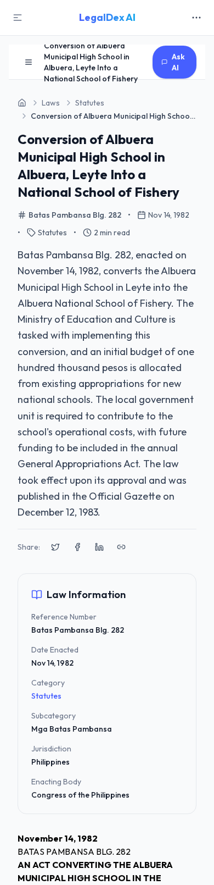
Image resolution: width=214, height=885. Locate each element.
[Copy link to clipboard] (121, 547)
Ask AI (178, 62)
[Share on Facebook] (77, 547)
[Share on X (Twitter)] (55, 547)
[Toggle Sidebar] (18, 18)
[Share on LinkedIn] (99, 547)
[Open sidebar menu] (29, 62)
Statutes (46, 696)
